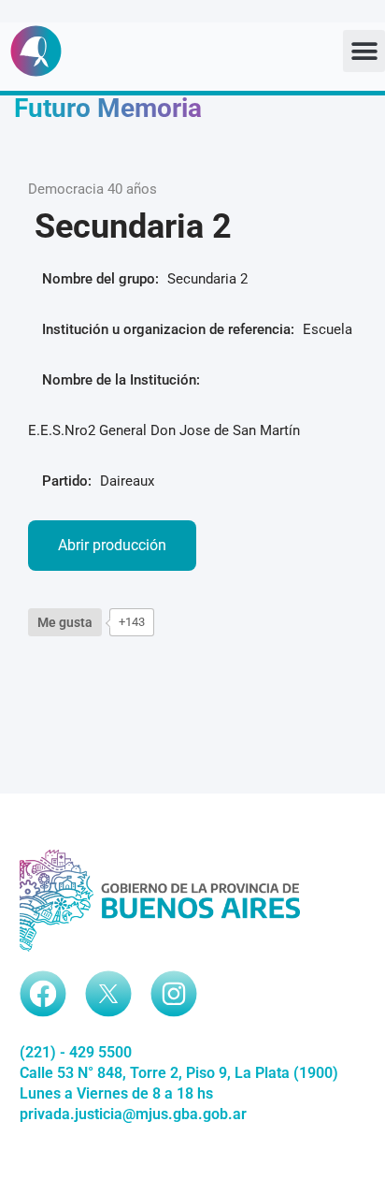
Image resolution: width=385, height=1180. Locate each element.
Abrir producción (112, 545)
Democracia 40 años (92, 189)
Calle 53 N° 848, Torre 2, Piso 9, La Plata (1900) (179, 1073)
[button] (364, 51)
